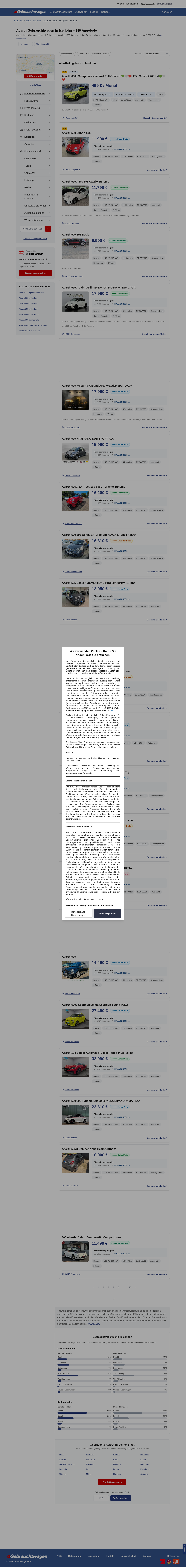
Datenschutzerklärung (75, 905)
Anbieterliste (107, 905)
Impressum (93, 905)
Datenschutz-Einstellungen (78, 913)
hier (112, 710)
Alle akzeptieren (107, 913)
